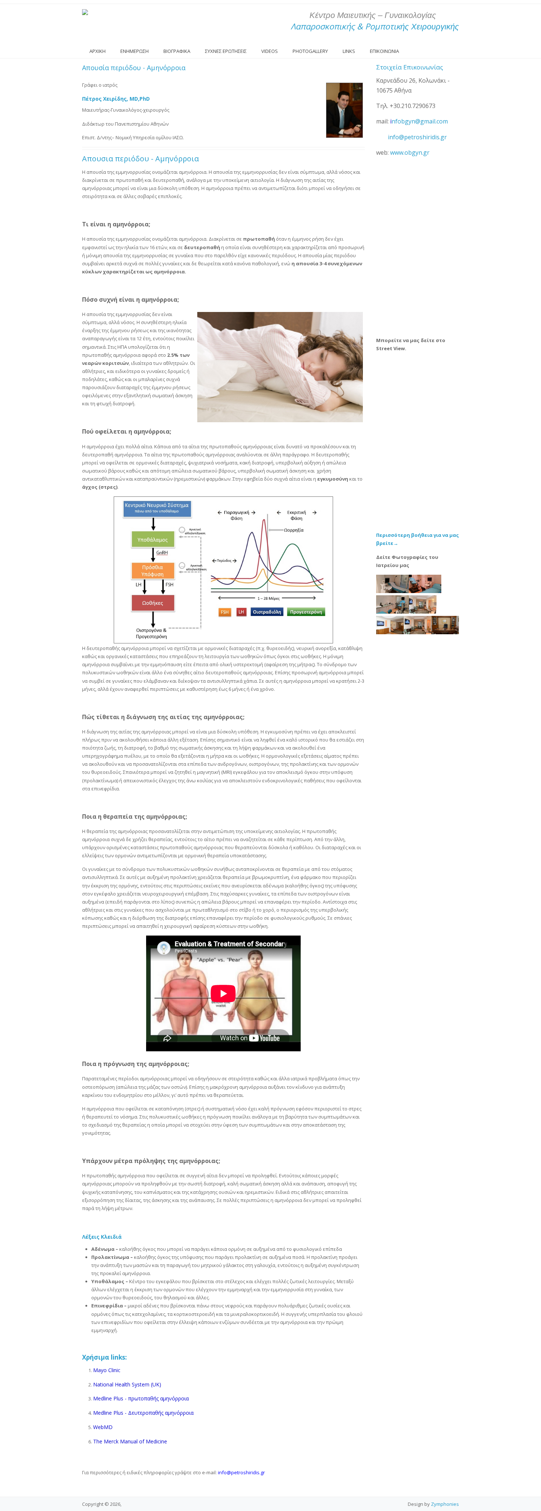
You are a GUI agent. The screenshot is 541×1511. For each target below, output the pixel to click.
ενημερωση (134, 51)
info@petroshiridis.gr (417, 137)
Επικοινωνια (384, 51)
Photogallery (310, 51)
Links (349, 51)
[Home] (85, 12)
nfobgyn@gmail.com (420, 121)
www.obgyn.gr (409, 152)
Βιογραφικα (176, 51)
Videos (269, 51)
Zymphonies (445, 1504)
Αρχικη (97, 51)
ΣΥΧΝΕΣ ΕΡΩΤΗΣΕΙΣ (226, 51)
